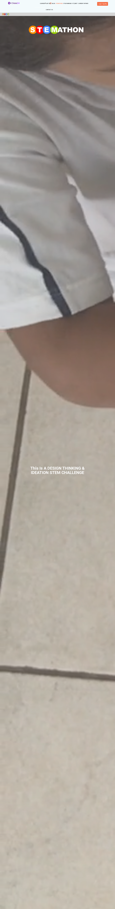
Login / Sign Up (102, 4)
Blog (53, 3)
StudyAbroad (67, 3)
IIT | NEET (75, 3)
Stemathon (59, 3)
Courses (42, 3)
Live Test (48, 3)
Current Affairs (83, 3)
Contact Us (49, 9)
